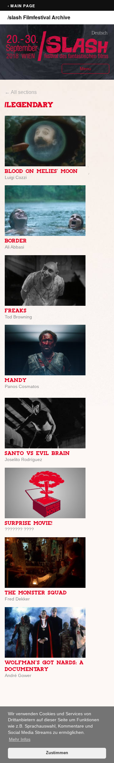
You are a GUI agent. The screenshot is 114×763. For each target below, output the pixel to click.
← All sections (21, 92)
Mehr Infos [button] (19, 739)
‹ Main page (21, 6)
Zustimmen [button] (57, 753)
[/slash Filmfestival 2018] (57, 45)
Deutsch (100, 32)
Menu (85, 68)
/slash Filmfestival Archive (39, 17)
